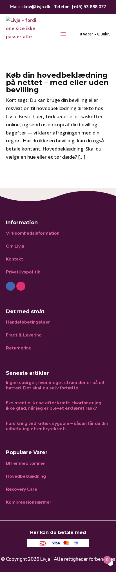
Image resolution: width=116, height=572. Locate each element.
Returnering (19, 348)
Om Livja (15, 246)
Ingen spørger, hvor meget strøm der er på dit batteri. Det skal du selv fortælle (55, 385)
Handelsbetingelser (28, 322)
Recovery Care (21, 489)
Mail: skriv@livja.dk (30, 7)
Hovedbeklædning (26, 476)
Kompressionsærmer (28, 502)
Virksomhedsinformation (32, 233)
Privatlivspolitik (23, 272)
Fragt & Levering (24, 335)
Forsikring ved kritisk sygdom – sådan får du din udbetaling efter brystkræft (57, 426)
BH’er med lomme (25, 463)
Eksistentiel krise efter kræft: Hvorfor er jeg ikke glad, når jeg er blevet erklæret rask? (53, 405)
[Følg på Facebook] (10, 286)
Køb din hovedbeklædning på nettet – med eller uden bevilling (57, 82)
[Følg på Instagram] (20, 286)
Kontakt (14, 259)
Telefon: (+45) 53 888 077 (80, 7)
